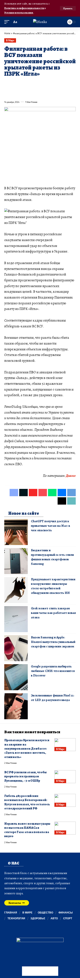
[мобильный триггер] (8, 22)
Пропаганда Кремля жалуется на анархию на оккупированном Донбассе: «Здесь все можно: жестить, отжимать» (26, 748)
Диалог (71, 475)
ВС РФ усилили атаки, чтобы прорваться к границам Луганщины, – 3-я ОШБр (25, 776)
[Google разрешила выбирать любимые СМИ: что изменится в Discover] (16, 677)
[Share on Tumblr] (53, 83)
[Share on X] (15, 83)
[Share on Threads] (15, 92)
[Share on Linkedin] (46, 83)
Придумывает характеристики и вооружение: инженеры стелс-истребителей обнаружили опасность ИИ (53, 586)
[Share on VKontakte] (69, 83)
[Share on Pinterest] (30, 83)
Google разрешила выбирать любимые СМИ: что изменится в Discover (53, 671)
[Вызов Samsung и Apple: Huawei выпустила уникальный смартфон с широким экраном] (16, 648)
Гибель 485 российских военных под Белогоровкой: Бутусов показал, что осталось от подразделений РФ (27, 802)
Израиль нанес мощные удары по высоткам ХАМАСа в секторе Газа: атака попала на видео (27, 829)
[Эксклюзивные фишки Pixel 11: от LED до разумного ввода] (16, 706)
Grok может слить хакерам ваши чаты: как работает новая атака (53, 612)
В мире (10, 40)
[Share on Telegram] (7, 92)
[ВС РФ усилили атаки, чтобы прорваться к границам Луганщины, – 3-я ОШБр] (65, 776)
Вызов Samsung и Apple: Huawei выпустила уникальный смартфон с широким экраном (53, 641)
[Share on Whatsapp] (38, 83)
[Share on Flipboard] (23, 83)
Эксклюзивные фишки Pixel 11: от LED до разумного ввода (52, 697)
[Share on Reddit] (61, 83)
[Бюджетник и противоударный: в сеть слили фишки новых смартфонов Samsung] (16, 561)
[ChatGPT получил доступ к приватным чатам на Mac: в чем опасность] (16, 532)
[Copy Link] (23, 92)
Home (7, 33)
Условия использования (18, 12)
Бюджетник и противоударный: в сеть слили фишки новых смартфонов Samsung (52, 557)
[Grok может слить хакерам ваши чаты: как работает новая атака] (16, 619)
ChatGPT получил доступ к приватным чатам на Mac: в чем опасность (50, 525)
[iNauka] (40, 22)
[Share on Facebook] (7, 83)
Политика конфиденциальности (24, 8)
